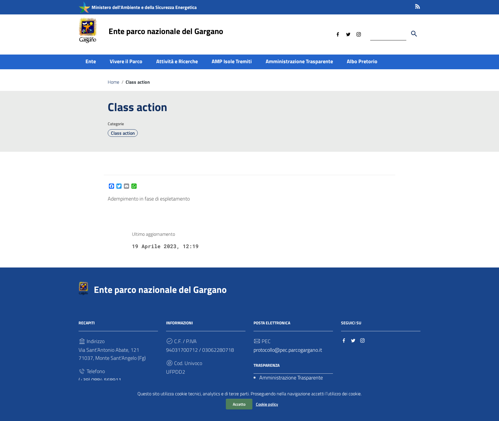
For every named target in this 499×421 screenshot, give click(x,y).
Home (113, 81)
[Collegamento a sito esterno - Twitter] (348, 33)
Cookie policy (267, 404)
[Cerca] (414, 33)
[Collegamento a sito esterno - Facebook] (337, 33)
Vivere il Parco (126, 61)
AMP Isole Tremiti (232, 61)
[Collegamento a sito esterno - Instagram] (358, 33)
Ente (90, 61)
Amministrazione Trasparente (299, 61)
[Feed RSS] (417, 5)
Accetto (239, 404)
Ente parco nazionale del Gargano (166, 31)
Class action (123, 133)
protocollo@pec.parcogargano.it (288, 350)
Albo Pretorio (362, 61)
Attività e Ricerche (177, 61)
